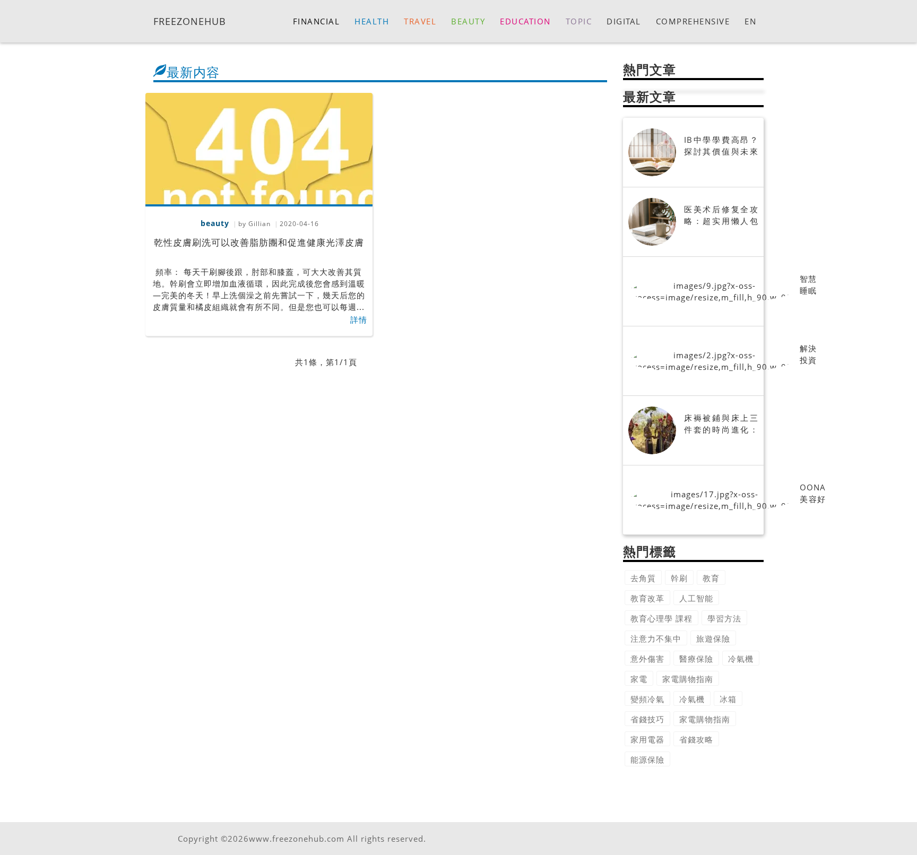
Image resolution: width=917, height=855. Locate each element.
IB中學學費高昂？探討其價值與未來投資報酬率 (721, 151)
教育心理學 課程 (661, 618)
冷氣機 (741, 658)
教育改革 (647, 598)
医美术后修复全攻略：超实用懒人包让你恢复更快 (721, 221)
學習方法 (724, 618)
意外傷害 (647, 658)
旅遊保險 (713, 638)
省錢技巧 (647, 719)
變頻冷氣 (647, 699)
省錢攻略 (696, 739)
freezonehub (189, 21)
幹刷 (679, 578)
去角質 (643, 578)
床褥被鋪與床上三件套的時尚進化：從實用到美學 (721, 429)
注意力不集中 (655, 638)
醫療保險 (696, 658)
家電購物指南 (687, 678)
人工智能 (696, 598)
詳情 (358, 319)
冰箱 (728, 699)
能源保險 (647, 759)
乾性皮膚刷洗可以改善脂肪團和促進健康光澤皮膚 (259, 242)
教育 (711, 578)
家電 (638, 678)
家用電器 (647, 739)
